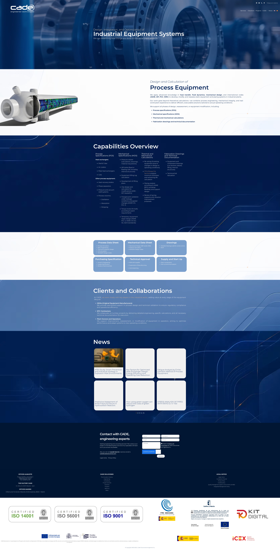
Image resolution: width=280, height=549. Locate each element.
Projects (258, 10)
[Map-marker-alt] (264, 3)
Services (243, 10)
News (270, 10)
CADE (264, 10)
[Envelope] (259, 3)
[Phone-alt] (262, 3)
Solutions (251, 10)
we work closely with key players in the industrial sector (125, 297)
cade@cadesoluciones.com (108, 453)
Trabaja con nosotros (272, 3)
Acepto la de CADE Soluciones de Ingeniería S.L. (170, 445)
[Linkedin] (256, 3)
